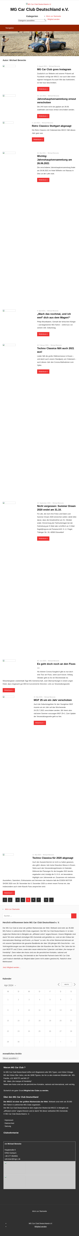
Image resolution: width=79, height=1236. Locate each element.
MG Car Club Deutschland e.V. (39, 9)
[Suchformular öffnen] (76, 28)
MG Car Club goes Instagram (54, 69)
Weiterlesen (43, 89)
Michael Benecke (54, 66)
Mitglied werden (54, 19)
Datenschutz (9, 1123)
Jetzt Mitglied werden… (12, 967)
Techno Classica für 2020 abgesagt (52, 857)
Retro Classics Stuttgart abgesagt (51, 125)
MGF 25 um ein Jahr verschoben (53, 700)
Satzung (8, 1126)
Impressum (9, 1120)
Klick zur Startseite (53, 16)
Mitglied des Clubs (31, 1091)
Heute (66, 984)
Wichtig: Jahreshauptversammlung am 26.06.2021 (54, 160)
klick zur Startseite (12, 909)
